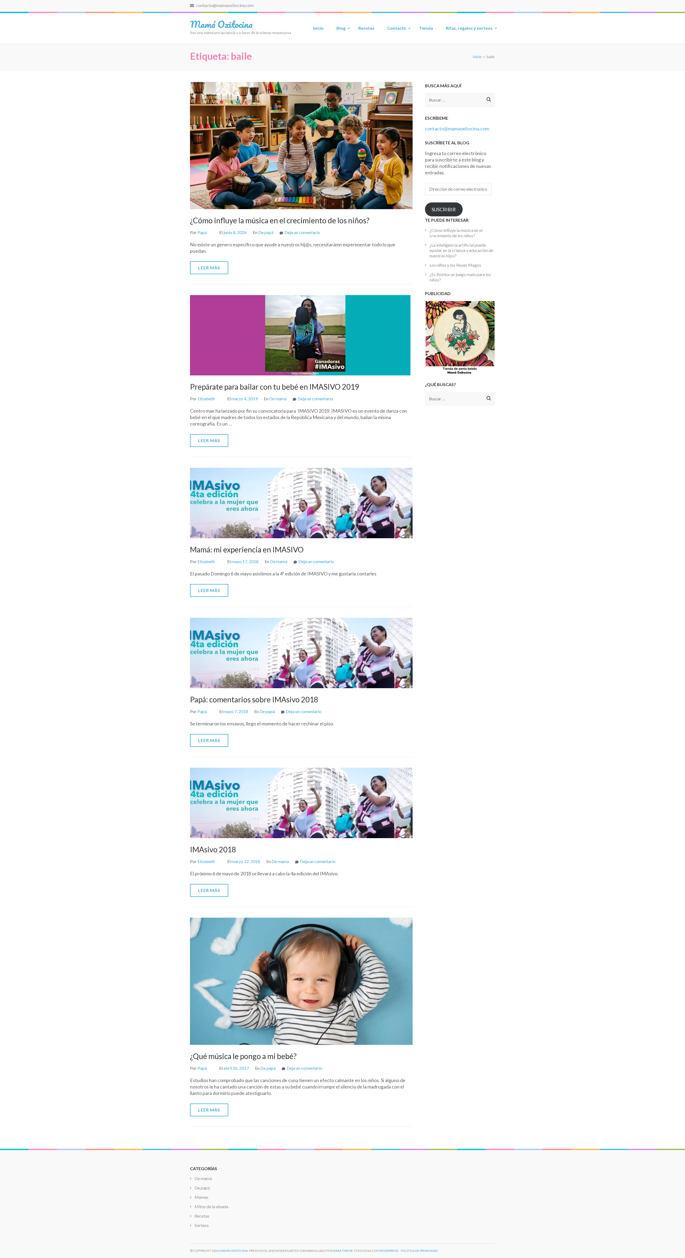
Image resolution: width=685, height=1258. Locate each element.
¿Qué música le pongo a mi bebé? (243, 1056)
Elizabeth (206, 398)
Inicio (318, 28)
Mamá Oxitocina (221, 24)
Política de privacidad (419, 1251)
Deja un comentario (302, 232)
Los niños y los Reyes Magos (455, 265)
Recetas (366, 28)
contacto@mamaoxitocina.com (224, 5)
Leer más (209, 267)
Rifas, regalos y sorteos (469, 28)
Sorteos (202, 1225)
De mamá (278, 398)
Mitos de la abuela (211, 1206)
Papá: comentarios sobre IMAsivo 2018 (254, 699)
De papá (265, 232)
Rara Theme (343, 1251)
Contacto (396, 28)
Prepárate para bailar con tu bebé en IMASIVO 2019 (274, 386)
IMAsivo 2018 (213, 849)
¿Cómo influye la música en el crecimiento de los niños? (279, 220)
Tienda (426, 28)
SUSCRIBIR (444, 209)
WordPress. (389, 1251)
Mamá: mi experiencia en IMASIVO (247, 549)
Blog (340, 28)
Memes (201, 1197)
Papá (202, 232)
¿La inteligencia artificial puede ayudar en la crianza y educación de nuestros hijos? (461, 250)
